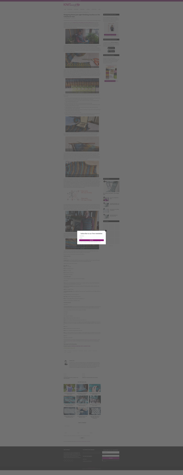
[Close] (106, 231)
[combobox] (91, 238)
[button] (102, 238)
